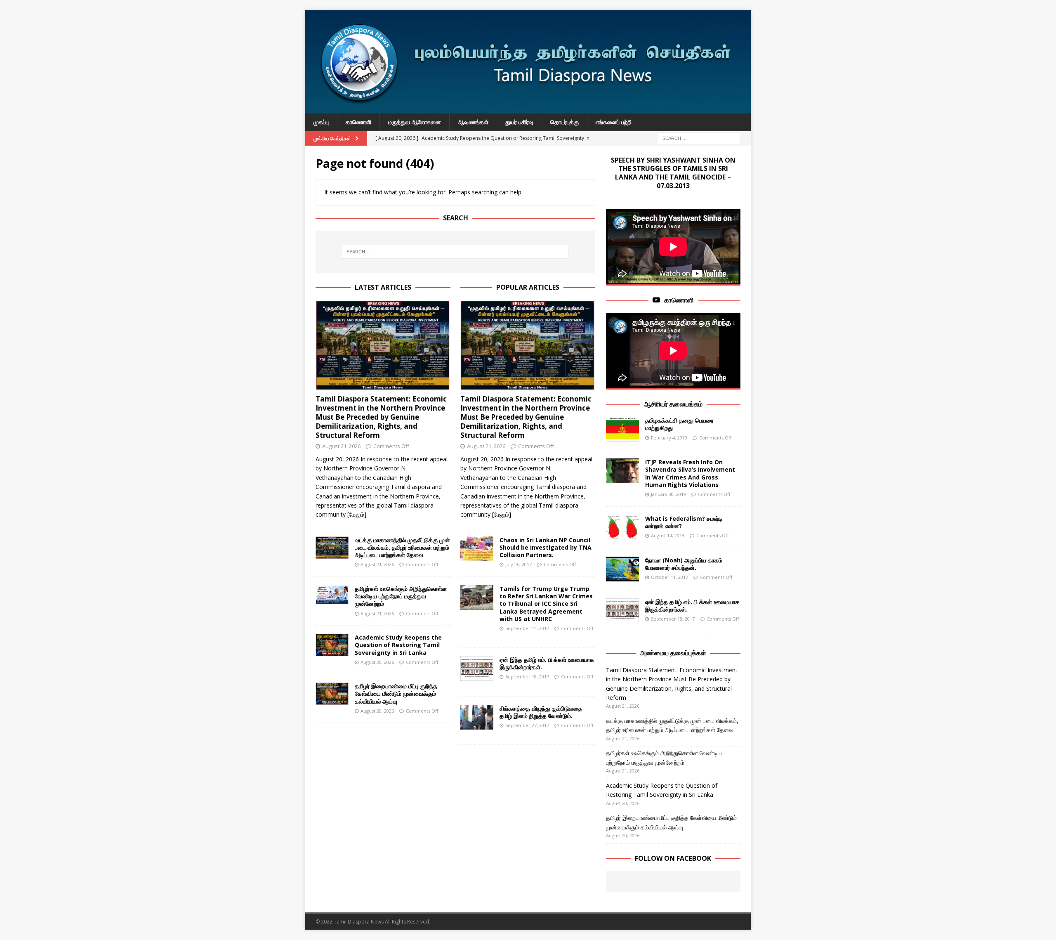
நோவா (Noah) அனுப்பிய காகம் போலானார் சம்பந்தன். (683, 564)
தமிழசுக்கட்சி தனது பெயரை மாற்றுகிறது (679, 424)
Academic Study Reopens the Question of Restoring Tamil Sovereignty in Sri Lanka (398, 644)
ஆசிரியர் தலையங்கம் (673, 404)
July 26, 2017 (518, 564)
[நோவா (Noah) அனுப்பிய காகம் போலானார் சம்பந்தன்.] (622, 569)
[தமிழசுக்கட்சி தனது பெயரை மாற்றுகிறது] (622, 429)
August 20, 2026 (377, 662)
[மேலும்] (356, 514)
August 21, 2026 (341, 446)
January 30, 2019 (668, 494)
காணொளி (358, 122)
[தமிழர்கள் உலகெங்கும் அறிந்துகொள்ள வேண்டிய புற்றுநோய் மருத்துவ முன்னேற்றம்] (332, 594)
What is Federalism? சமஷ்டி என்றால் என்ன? (684, 522)
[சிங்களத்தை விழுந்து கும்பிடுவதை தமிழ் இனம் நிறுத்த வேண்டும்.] (476, 717)
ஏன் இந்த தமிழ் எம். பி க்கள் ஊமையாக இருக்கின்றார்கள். (547, 663)
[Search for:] (699, 138)
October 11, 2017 (669, 577)
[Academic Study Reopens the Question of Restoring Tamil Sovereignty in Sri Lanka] (332, 645)
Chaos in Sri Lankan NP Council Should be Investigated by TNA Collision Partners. (546, 547)
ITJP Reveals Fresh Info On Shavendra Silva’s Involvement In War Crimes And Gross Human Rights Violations (690, 473)
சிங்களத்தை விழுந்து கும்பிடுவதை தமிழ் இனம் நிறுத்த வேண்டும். (541, 712)
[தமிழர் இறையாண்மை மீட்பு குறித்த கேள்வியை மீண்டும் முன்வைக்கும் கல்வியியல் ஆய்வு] (332, 694)
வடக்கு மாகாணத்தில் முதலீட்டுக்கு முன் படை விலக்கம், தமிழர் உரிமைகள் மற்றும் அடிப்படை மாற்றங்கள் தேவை (402, 547)
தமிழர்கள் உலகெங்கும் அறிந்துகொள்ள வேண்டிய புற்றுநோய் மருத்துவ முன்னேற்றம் (401, 596)
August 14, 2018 (667, 535)
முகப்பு (321, 122)
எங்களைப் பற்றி (614, 122)
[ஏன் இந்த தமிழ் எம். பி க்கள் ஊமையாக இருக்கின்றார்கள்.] (476, 668)
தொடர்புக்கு (564, 122)
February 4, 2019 (669, 438)
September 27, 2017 (527, 725)
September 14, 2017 (527, 628)
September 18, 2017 (527, 676)
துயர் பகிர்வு (519, 122)
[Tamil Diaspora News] (528, 109)
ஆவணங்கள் (473, 122)
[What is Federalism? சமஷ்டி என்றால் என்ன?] (622, 527)
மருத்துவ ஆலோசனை (414, 122)
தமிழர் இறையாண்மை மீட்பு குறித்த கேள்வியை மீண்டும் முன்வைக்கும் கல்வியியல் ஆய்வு (396, 693)
